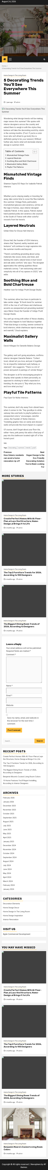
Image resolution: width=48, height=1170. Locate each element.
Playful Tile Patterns (15, 167)
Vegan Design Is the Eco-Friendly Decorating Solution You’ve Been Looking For (34, 459)
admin (18, 102)
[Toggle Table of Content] (33, 152)
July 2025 (7, 826)
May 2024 (7, 873)
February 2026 (9, 798)
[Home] (4, 59)
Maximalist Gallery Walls (17, 164)
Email (9, 695)
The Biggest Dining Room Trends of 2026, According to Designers (22, 625)
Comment (11, 654)
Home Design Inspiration (13, 916)
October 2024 (8, 853)
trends (28, 448)
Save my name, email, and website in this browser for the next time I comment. (23, 721)
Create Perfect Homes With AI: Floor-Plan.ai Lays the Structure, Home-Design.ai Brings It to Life (22, 521)
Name (9, 686)
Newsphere (36, 1164)
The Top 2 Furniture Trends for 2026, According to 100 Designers (23, 573)
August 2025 (8, 822)
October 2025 (8, 814)
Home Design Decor (11, 908)
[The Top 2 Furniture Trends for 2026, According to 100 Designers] (24, 549)
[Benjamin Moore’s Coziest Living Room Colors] (24, 1124)
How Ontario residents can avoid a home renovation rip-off (14, 456)
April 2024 (7, 877)
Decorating (12, 448)
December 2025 (9, 806)
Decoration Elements (11, 904)
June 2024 (7, 869)
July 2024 (7, 865)
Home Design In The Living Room (15, 75)
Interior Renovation (10, 919)
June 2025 (7, 829)
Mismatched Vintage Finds (18, 155)
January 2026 (8, 802)
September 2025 (9, 818)
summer (21, 448)
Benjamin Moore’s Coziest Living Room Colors (21, 777)
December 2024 (9, 845)
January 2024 (8, 889)
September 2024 (9, 857)
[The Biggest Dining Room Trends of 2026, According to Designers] (24, 601)
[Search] (44, 59)
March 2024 (8, 881)
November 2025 (9, 810)
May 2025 (7, 833)
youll (34, 448)
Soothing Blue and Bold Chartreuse (21, 161)
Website (9, 705)
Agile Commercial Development (16, 934)
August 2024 (8, 861)
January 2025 (8, 841)
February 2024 (9, 885)
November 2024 (9, 849)
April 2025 (7, 837)
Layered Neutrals (14, 158)
